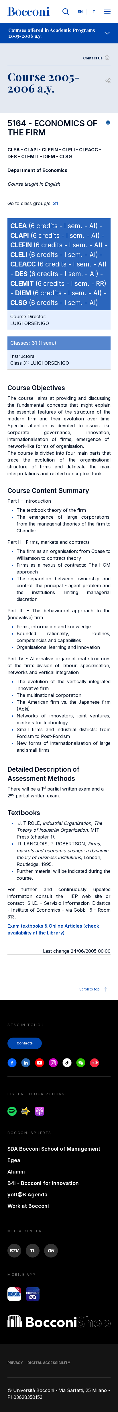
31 (55, 203)
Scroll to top (89, 989)
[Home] (28, 12)
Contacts (25, 1043)
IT (93, 11)
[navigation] (59, 33)
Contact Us (93, 58)
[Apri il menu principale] (107, 12)
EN (80, 11)
